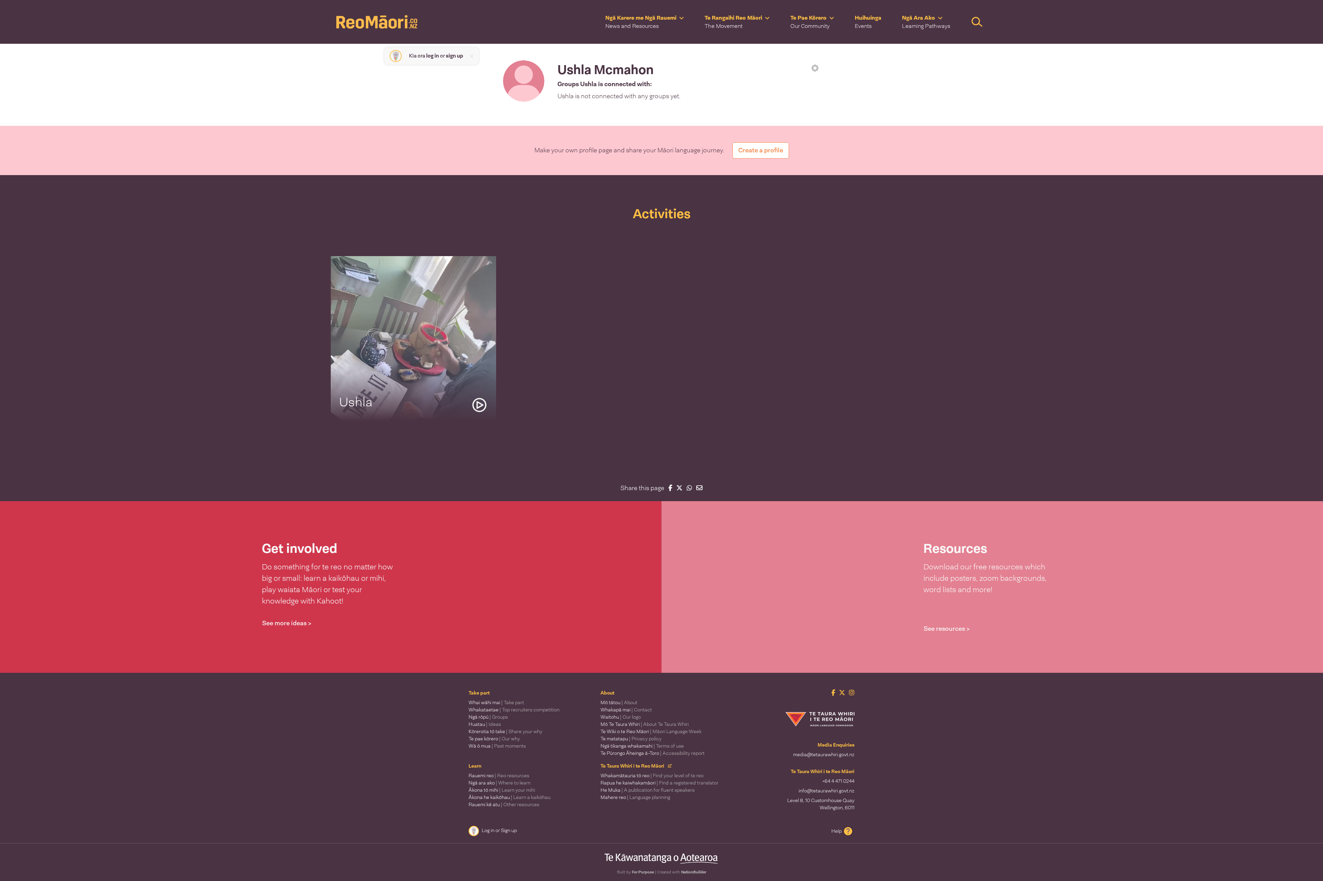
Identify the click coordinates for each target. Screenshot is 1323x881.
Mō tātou (619, 702)
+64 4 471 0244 (838, 781)
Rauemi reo (499, 775)
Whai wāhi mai (496, 702)
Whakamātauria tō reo (652, 775)
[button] (644, 22)
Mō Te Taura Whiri (645, 724)
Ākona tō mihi (502, 790)
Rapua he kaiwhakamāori (659, 783)
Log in (488, 830)
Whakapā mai (626, 710)
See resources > (947, 629)
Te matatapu (631, 739)
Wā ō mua (497, 746)
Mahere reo (635, 797)
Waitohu (621, 717)
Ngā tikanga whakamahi (642, 746)
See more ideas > (286, 623)
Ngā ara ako (500, 783)
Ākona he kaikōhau (510, 797)
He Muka (648, 790)
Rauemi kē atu (504, 804)
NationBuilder (693, 872)
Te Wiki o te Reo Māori (651, 731)
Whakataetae (514, 710)
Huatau (485, 724)
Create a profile (760, 150)
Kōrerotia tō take (505, 731)
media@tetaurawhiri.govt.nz (823, 754)
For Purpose (643, 872)
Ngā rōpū (488, 717)
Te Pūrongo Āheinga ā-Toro (653, 753)
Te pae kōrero (494, 739)
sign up (454, 55)
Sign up (509, 830)
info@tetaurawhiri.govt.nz (826, 791)
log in (432, 55)
